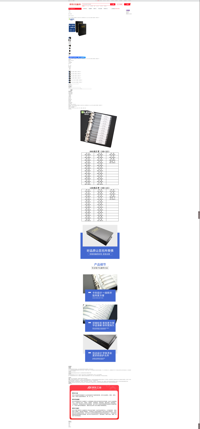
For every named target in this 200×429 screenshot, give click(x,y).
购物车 (128, 4)
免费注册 (101, 0)
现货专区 (84, 8)
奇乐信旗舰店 (72, 107)
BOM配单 (120, 4)
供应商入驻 (105, 8)
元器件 (69, 10)
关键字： (69, 87)
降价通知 (70, 62)
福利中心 (95, 8)
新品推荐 (90, 8)
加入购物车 (70, 84)
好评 (69, 424)
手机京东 (129, 0)
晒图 (69, 423)
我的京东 (108, 0)
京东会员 (112, 0)
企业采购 (116, 0)
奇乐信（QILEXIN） (71, 15)
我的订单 (104, 0)
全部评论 (69, 422)
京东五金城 (100, 8)
